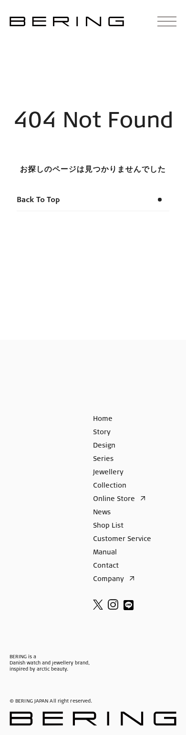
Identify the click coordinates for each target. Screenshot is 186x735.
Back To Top (38, 200)
